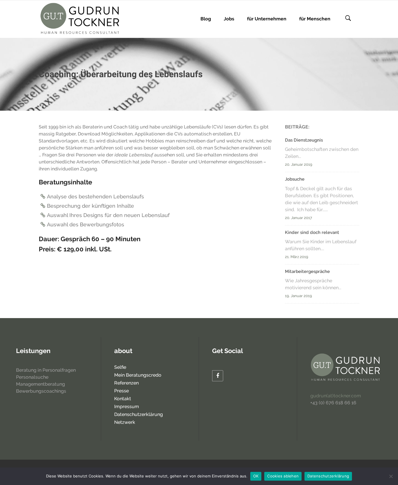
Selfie (120, 367)
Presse (121, 391)
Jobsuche (294, 179)
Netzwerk (124, 422)
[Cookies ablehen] (391, 476)
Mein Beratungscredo (137, 375)
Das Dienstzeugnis (304, 140)
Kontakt (122, 398)
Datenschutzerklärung (138, 414)
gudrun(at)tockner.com (335, 395)
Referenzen (126, 383)
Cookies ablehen (283, 476)
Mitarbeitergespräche (307, 271)
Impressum (126, 406)
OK (256, 476)
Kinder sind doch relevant (312, 232)
